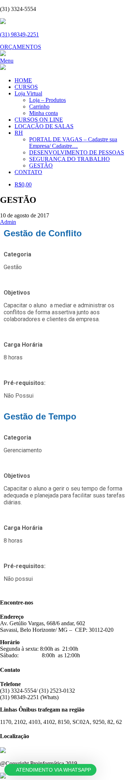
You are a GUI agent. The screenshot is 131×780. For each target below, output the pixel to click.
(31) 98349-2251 (19, 34)
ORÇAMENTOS (20, 47)
